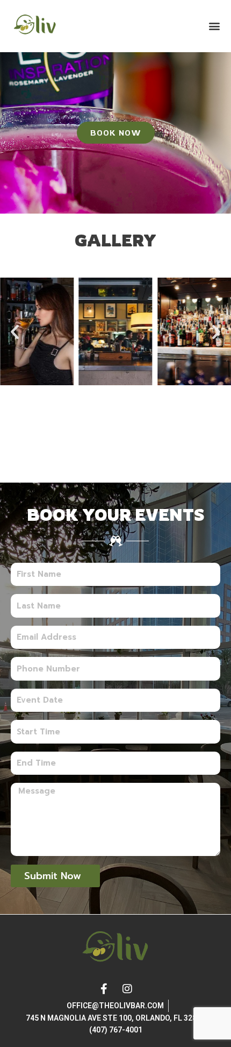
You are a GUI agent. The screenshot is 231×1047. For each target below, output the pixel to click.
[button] (214, 26)
